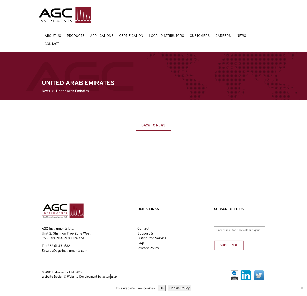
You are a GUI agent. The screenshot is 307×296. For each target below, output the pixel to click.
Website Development (82, 277)
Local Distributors (166, 36)
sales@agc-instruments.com (67, 251)
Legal (141, 243)
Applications (101, 36)
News (241, 36)
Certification (131, 36)
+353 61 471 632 (57, 246)
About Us (53, 36)
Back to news (153, 126)
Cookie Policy (179, 288)
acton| (109, 277)
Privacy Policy (148, 248)
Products (75, 36)
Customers (200, 36)
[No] (302, 288)
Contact (52, 44)
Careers (223, 36)
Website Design (52, 277)
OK (162, 288)
